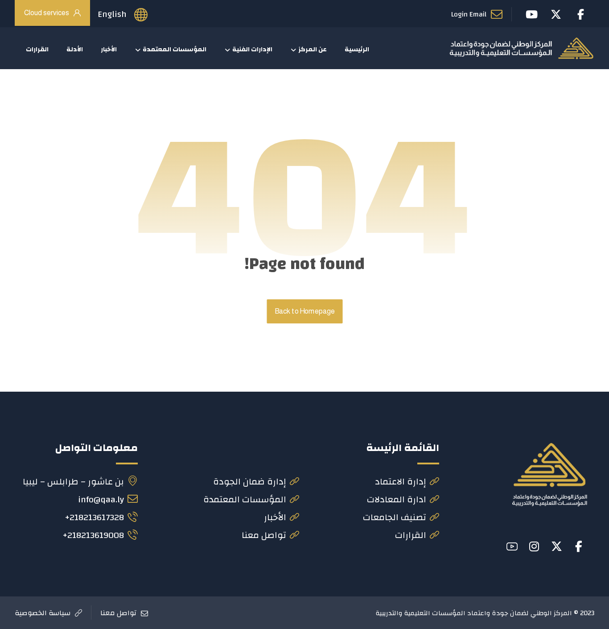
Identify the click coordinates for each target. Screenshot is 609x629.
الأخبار (275, 517)
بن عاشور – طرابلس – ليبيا (73, 481)
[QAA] (521, 48)
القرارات (410, 535)
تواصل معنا (264, 535)
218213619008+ (93, 535)
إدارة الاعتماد (400, 481)
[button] (579, 546)
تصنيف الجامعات (394, 517)
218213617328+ (94, 517)
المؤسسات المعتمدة (244, 499)
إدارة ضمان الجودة (249, 481)
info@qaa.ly (101, 499)
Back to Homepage (304, 311)
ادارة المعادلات (396, 499)
